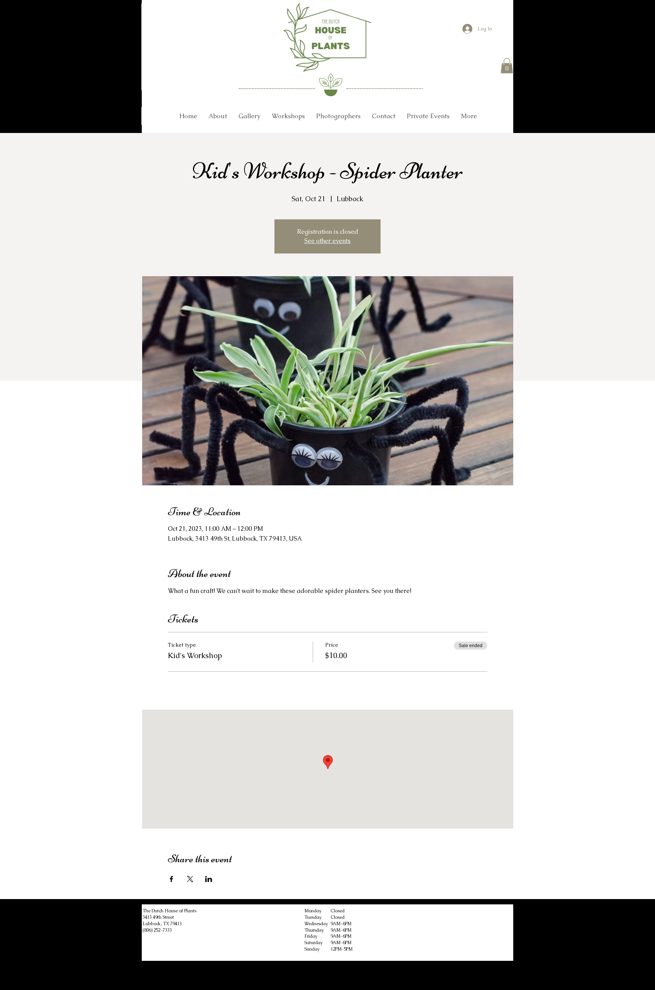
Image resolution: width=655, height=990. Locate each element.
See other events (327, 241)
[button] (506, 66)
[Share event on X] (190, 879)
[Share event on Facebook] (171, 879)
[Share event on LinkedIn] (208, 879)
